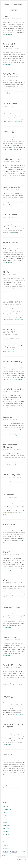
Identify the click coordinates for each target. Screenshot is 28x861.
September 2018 (7, 809)
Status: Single (9, 524)
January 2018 (6, 828)
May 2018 (5, 815)
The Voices (8, 272)
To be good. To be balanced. (9, 45)
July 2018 (5, 812)
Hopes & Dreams (10, 242)
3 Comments (14, 274)
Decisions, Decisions (12, 159)
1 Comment (16, 48)
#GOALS (6, 552)
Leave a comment (16, 18)
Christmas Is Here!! (11, 607)
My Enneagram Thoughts (10, 445)
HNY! (5, 16)
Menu (14, 10)
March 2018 (5, 822)
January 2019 (6, 806)
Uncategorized (6, 848)
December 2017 (6, 831)
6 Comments (17, 667)
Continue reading (8, 34)
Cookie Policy (5, 855)
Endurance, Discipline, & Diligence (13, 725)
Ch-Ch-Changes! (10, 103)
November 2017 (6, 834)
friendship (5, 845)
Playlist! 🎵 (8, 696)
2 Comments (16, 334)
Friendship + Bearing (12, 361)
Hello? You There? (11, 74)
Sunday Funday (10, 214)
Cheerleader (8, 494)
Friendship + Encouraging (9, 330)
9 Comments (15, 526)
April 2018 (5, 819)
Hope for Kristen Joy (14, 4)
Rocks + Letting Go (11, 187)
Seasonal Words (10, 637)
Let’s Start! (7, 754)
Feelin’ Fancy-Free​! (11, 474)
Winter (6, 580)
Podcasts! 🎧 (8, 131)
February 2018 (6, 825)
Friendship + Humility (13, 389)
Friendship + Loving (12, 301)
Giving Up (7, 417)
